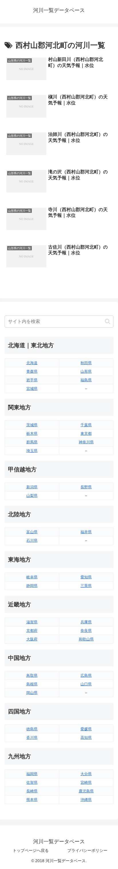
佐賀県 (32, 782)
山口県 (86, 684)
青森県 (32, 371)
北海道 (32, 363)
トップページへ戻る (31, 850)
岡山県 (32, 693)
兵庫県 (86, 622)
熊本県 (32, 799)
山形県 (86, 371)
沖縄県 (86, 799)
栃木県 (32, 433)
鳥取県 (32, 675)
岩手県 (32, 380)
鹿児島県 (86, 791)
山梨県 (32, 495)
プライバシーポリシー (87, 850)
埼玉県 (32, 451)
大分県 (86, 774)
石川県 (32, 540)
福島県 (86, 380)
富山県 (32, 532)
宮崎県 (86, 782)
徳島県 (32, 729)
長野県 (86, 487)
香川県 (32, 737)
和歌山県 (86, 639)
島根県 (32, 684)
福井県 (86, 532)
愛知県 (86, 577)
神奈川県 (86, 442)
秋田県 (86, 363)
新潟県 (32, 487)
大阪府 (32, 639)
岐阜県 (32, 577)
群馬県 (32, 442)
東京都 (86, 433)
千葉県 (86, 425)
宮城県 (32, 388)
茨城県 (32, 425)
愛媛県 (86, 729)
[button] (108, 321)
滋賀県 (32, 622)
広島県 (86, 675)
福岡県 (32, 774)
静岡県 (32, 586)
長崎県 (32, 791)
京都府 (32, 630)
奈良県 (86, 630)
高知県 (86, 737)
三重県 (86, 586)
